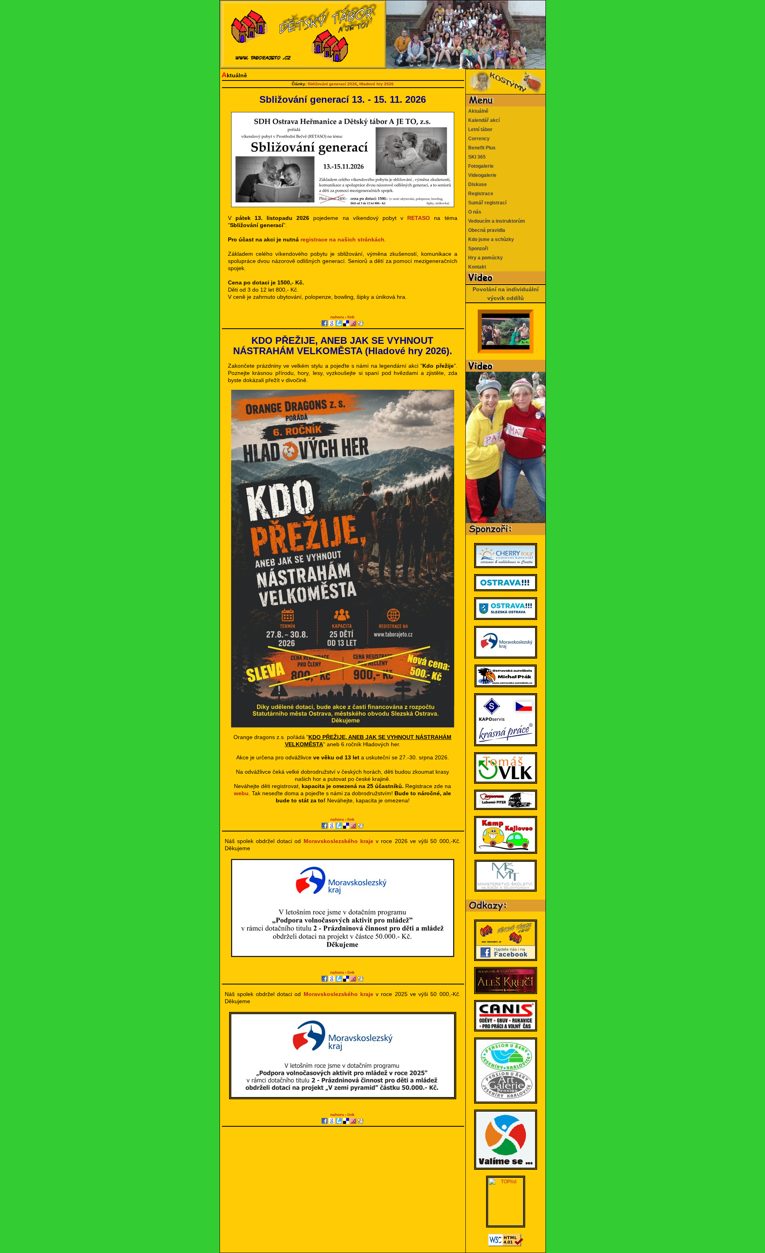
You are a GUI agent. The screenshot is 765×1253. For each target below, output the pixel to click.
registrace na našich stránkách (342, 239)
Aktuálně (477, 111)
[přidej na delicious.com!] (346, 323)
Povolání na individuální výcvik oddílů (506, 293)
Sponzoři (477, 248)
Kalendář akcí (483, 120)
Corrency (478, 138)
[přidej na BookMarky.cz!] (353, 323)
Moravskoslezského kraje (338, 841)
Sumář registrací (486, 203)
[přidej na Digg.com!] (360, 323)
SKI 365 (476, 157)
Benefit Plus (481, 148)
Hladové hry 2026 (376, 84)
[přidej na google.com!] (332, 323)
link (351, 317)
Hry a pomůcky (484, 258)
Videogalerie (481, 175)
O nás (473, 212)
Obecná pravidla (485, 230)
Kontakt (476, 267)
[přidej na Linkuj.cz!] (339, 323)
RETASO (418, 218)
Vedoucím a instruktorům (495, 221)
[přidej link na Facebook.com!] (325, 323)
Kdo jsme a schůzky (490, 239)
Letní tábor (479, 129)
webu (241, 793)
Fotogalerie (480, 166)
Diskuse (476, 184)
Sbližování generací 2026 (332, 84)
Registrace (479, 193)
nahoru (337, 317)
